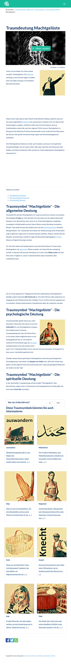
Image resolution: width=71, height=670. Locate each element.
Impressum (27, 656)
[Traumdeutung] (6, 3)
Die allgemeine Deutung (18, 195)
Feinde (58, 237)
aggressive (24, 249)
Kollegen (25, 122)
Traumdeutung (19, 10)
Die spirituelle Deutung (17, 200)
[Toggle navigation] (64, 3)
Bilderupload (42, 656)
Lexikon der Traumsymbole (35, 10)
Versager (33, 343)
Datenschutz (34, 656)
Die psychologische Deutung (19, 198)
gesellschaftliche (50, 227)
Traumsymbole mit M (52, 10)
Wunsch (30, 74)
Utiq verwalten (51, 656)
